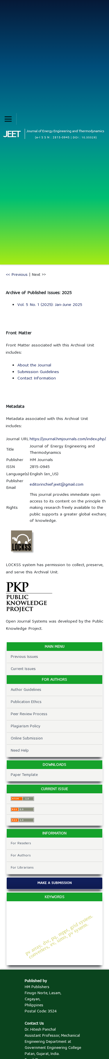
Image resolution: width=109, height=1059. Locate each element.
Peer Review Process (29, 714)
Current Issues (23, 669)
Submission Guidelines (38, 372)
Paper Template (24, 775)
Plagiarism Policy (25, 726)
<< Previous (17, 275)
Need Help (20, 750)
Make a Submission (54, 883)
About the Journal (34, 365)
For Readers (21, 843)
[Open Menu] (8, 119)
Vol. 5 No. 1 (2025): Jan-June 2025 (49, 305)
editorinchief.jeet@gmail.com (56, 485)
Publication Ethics (26, 702)
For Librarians (22, 868)
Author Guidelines (26, 690)
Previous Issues (24, 657)
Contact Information (36, 378)
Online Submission (27, 738)
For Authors (21, 855)
